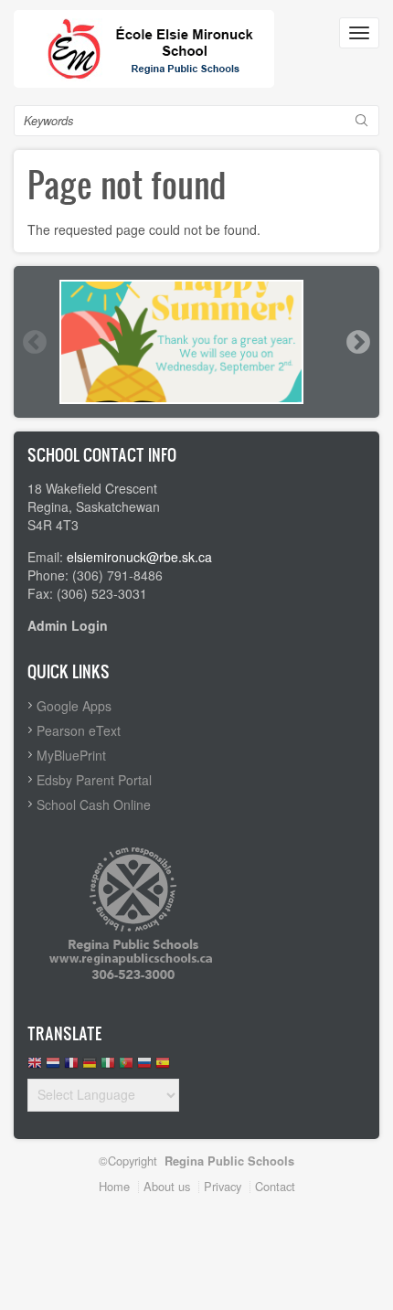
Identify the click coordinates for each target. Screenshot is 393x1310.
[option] (196, 342)
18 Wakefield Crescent (92, 488)
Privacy (222, 1186)
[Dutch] (53, 1067)
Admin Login (67, 625)
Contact (275, 1186)
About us (166, 1186)
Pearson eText (79, 730)
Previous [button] (34, 342)
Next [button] (357, 342)
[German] (89, 1067)
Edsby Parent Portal (94, 780)
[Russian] (144, 1067)
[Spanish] (162, 1067)
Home (114, 1186)
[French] (71, 1067)
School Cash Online (94, 804)
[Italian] (108, 1067)
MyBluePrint (71, 755)
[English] (34, 1067)
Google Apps (74, 706)
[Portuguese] (126, 1067)
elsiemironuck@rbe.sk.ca (139, 557)
